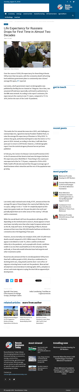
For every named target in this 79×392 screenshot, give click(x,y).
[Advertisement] (27, 115)
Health (11, 21)
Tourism (17, 17)
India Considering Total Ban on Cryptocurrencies (40, 292)
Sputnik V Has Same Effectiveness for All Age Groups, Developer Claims (12, 293)
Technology (9, 17)
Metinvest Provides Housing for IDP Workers (64, 348)
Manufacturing (39, 14)
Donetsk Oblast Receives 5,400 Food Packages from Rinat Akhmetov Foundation (64, 359)
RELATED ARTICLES (12, 302)
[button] (73, 15)
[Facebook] (67, 1)
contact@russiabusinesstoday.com (15, 374)
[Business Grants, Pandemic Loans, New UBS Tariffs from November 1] (43, 311)
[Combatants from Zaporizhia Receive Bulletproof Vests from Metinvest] (55, 206)
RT (18, 81)
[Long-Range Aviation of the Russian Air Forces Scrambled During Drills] (32, 358)
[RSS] (70, 1)
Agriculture (62, 14)
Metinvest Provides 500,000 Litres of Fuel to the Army (66, 217)
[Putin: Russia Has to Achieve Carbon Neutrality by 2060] (27, 311)
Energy (18, 14)
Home (5, 21)
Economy (11, 14)
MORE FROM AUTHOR (32, 302)
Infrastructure (51, 14)
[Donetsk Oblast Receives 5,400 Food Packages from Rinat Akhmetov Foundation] (55, 184)
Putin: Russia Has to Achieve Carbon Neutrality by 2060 (26, 319)
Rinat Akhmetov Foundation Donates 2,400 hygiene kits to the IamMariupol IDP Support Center (66, 197)
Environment (24, 315)
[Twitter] (73, 1)
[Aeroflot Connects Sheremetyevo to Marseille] (32, 368)
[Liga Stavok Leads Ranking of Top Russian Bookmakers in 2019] (32, 349)
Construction (27, 14)
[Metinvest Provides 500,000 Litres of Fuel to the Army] (55, 216)
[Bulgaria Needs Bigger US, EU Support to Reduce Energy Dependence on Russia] (11, 311)
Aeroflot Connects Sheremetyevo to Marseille (43, 368)
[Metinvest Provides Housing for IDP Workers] (55, 177)
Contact (68, 390)
